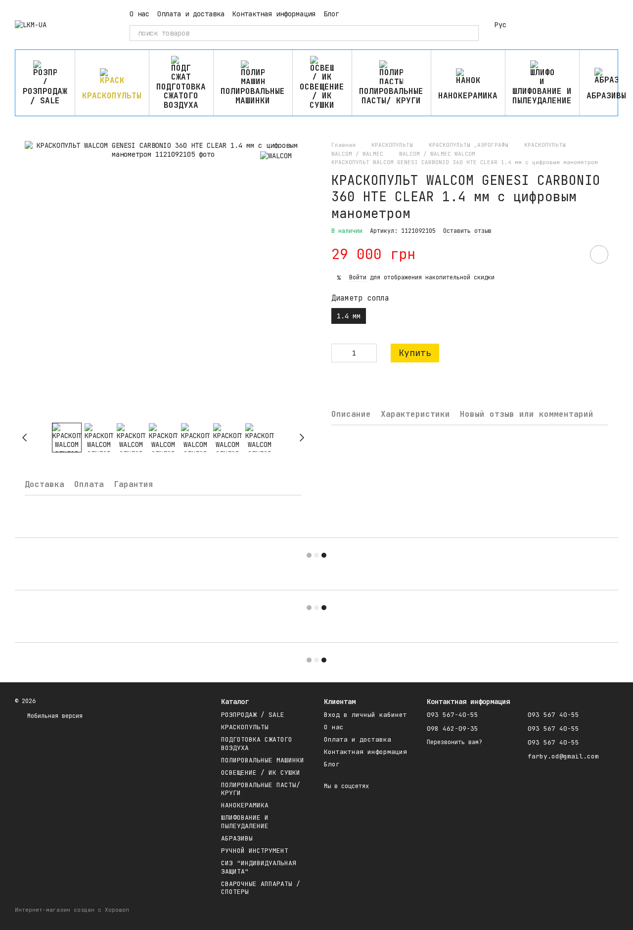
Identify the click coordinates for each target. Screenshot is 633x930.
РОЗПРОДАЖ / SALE (45, 95)
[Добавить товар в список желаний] (599, 254)
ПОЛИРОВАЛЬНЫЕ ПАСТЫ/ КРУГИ (391, 95)
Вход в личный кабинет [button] (365, 714)
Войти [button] (357, 277)
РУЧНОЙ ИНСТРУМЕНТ (254, 850)
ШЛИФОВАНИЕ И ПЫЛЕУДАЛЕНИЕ (542, 95)
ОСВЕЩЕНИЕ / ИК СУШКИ (322, 96)
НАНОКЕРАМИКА (467, 95)
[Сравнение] (533, 25)
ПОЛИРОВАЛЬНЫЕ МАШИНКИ (253, 95)
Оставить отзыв (467, 231)
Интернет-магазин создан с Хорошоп (72, 909)
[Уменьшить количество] (339, 353)
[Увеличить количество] (369, 353)
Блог (331, 13)
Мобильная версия (53, 716)
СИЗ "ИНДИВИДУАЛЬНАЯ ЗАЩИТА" (258, 867)
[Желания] (559, 25)
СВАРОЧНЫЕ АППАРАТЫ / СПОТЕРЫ (260, 888)
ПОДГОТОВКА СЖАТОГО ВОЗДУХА (181, 96)
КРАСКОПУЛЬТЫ (111, 95)
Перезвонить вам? (454, 742)
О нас (139, 13)
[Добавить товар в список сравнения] (571, 254)
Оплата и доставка (191, 13)
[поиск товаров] (471, 33)
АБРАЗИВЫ (237, 838)
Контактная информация (274, 13)
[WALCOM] (276, 155)
